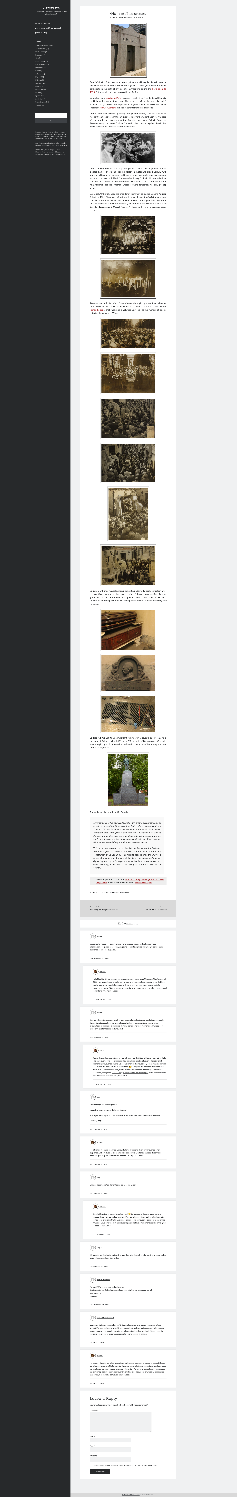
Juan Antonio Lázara (105, 1317)
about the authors (42, 23)
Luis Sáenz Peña (113, 98)
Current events (40, 64)
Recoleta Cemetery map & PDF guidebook (53, 145)
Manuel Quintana (108, 107)
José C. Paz (116, 1072)
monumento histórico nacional (48, 28)
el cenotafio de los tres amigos (135, 1072)
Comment (94, 1410)
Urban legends (40, 102)
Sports (37, 96)
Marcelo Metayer (143, 882)
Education (39, 68)
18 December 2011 (138, 17)
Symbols (38, 99)
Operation (39, 83)
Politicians (39, 86)
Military (38, 80)
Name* (93, 1436)
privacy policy (41, 32)
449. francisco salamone (156, 909)
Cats (37, 58)
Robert (124, 17)
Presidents (39, 89)
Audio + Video (40, 49)
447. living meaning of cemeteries (104, 909)
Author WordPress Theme (131, 1495)
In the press (39, 74)
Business (38, 55)
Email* (92, 1446)
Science (38, 93)
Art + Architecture (41, 45)
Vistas (37, 105)
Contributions (40, 61)
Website (93, 1455)
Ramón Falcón (97, 310)
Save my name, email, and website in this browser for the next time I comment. (125, 1465)
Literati (37, 77)
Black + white (40, 52)
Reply (107, 958)
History (38, 71)
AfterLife (51, 8)
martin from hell (103, 1279)
